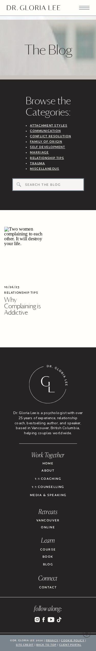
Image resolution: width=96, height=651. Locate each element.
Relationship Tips (21, 292)
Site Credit (25, 644)
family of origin (46, 141)
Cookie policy (72, 640)
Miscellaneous (44, 168)
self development (47, 147)
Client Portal (70, 644)
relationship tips (47, 157)
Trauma (37, 163)
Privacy (52, 640)
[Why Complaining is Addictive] (25, 254)
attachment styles (48, 125)
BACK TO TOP (46, 644)
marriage (39, 152)
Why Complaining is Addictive (22, 306)
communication (45, 131)
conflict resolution (50, 136)
